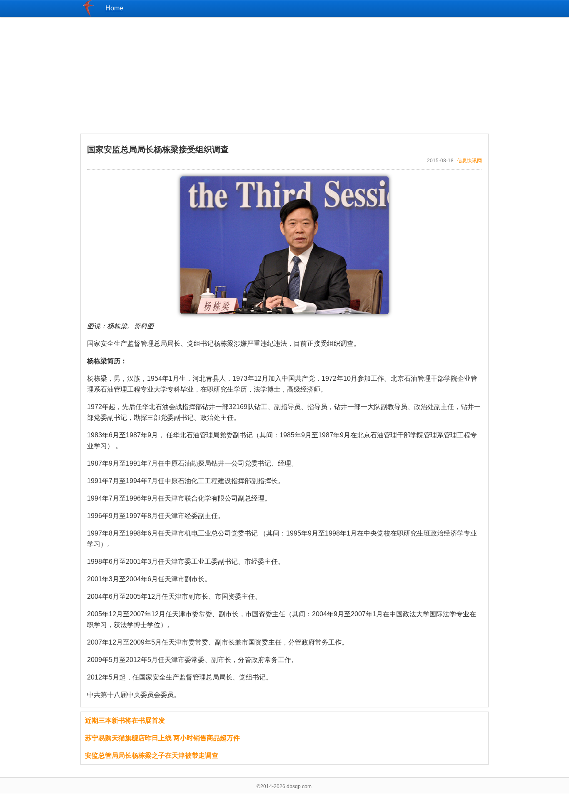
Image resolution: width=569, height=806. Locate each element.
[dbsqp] (88, 14)
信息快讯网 (469, 161)
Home (114, 8)
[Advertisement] (284, 75)
